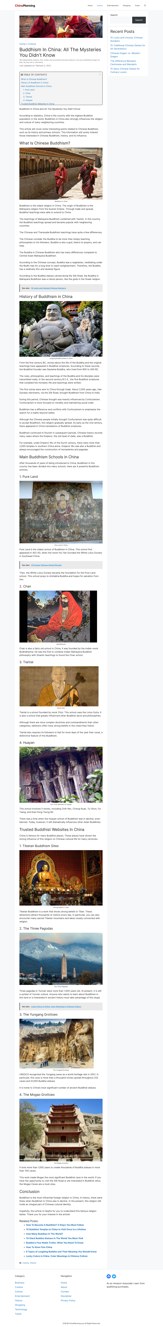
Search (114, 15)
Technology (21, 1309)
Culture (100, 5)
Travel (137, 5)
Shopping (126, 5)
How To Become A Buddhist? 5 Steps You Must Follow (55, 1225)
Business (19, 1282)
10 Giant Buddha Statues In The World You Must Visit (54, 1238)
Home (90, 5)
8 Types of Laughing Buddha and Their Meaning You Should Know (61, 1251)
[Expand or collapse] (99, 74)
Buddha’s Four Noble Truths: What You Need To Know (54, 1242)
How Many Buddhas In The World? (44, 1234)
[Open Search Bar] (145, 5)
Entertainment (112, 5)
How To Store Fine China (39, 1247)
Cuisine (19, 1287)
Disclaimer (66, 1296)
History (33, 1263)
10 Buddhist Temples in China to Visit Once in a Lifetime (56, 1229)
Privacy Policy (68, 1300)
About (64, 1287)
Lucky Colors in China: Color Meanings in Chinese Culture (57, 1256)
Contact (65, 1291)
